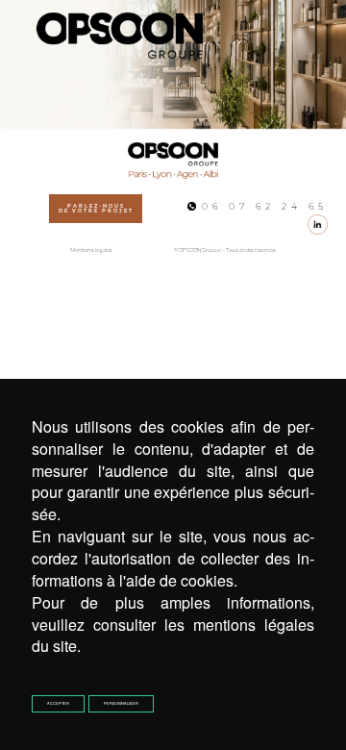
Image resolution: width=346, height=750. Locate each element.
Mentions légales (91, 250)
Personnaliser (121, 703)
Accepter (58, 703)
